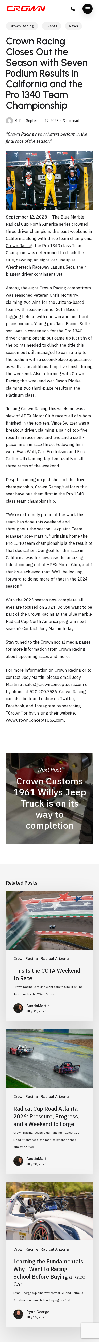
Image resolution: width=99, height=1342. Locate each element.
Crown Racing (22, 26)
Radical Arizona (55, 959)
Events (51, 26)
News (73, 26)
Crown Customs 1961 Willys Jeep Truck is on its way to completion (49, 798)
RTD (18, 120)
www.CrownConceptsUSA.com (35, 720)
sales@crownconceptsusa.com (54, 684)
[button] (87, 8)
